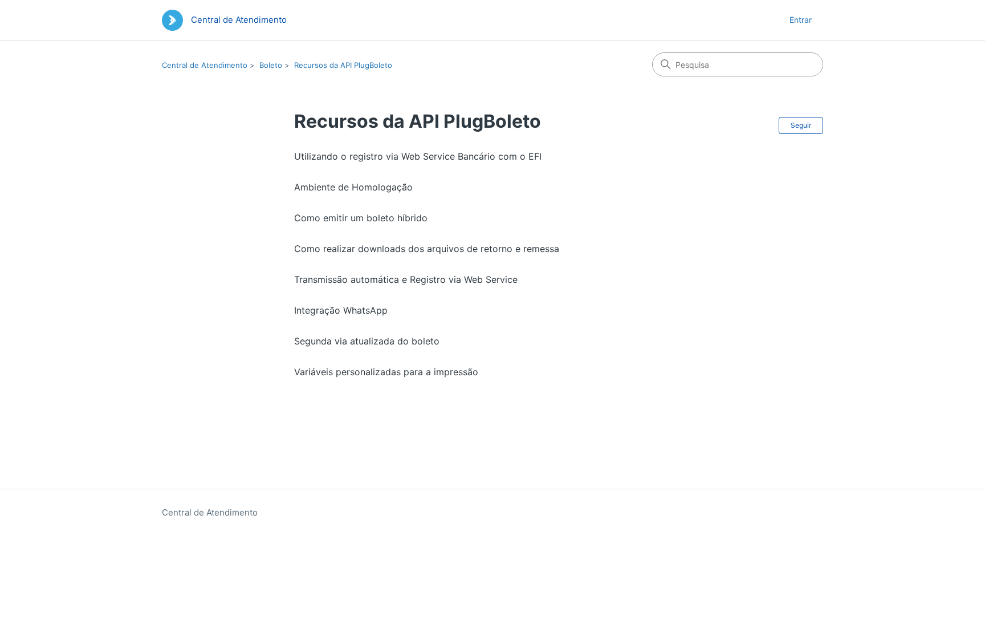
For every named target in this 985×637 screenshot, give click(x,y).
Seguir (801, 125)
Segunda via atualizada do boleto (366, 341)
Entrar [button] (800, 20)
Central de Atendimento (204, 65)
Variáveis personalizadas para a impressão (386, 372)
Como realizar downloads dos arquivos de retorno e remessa (426, 248)
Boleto (270, 65)
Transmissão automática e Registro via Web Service (406, 279)
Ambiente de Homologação (353, 187)
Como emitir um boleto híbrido (361, 218)
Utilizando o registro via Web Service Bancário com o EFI (418, 156)
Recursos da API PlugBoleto (343, 65)
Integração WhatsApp (341, 310)
